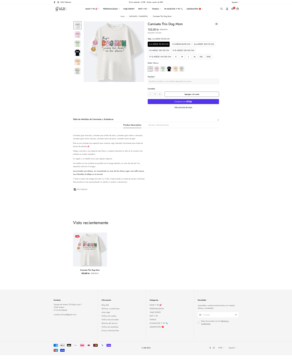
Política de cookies (109, 316)
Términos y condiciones (110, 308)
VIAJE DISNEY (129, 9)
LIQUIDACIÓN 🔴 (193, 9)
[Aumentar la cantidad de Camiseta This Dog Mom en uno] (159, 94)
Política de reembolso (110, 327)
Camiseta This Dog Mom (90, 270)
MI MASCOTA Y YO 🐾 (173, 9)
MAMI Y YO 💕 (91, 9)
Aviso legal (106, 312)
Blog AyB (105, 305)
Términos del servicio (109, 323)
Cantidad (151, 88)
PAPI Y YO (142, 9)
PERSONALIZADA (110, 9)
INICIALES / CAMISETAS (138, 16)
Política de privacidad (110, 319)
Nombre (151, 76)
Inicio (123, 16)
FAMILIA (155, 9)
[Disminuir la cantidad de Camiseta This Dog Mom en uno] (150, 94)
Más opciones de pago (183, 107)
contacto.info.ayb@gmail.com (65, 314)
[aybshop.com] (61, 9)
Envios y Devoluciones (110, 330)
